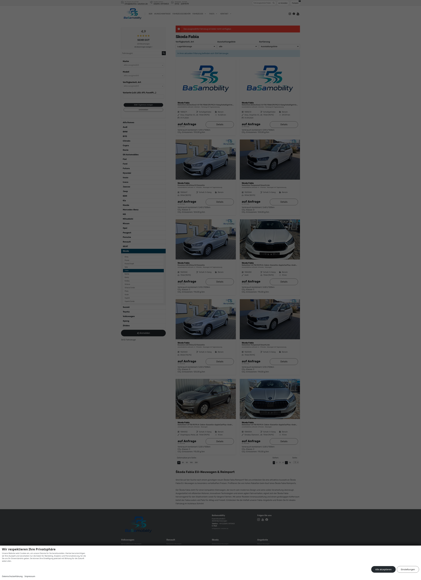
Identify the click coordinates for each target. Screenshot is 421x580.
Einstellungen (408, 569)
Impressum (30, 576)
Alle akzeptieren (383, 569)
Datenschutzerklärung (12, 576)
